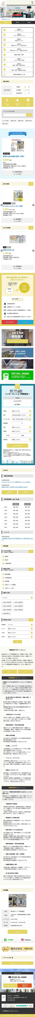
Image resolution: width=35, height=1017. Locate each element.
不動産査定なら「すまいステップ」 (10, 1011)
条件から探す (5, 123)
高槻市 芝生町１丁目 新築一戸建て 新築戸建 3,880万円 (14, 487)
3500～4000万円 (18, 609)
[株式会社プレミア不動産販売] (3, 3)
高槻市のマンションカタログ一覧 (18, 963)
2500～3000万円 (18, 606)
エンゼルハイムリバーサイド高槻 (12, 206)
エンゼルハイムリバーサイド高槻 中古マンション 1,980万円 (16, 482)
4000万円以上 (6, 613)
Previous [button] (1, 11)
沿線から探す (13, 120)
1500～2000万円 (18, 602)
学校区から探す (29, 120)
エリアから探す (5, 120)
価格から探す (21, 120)
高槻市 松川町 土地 (8, 250)
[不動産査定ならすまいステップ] (17, 950)
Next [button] (33, 11)
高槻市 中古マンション (6, 19)
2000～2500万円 (7, 606)
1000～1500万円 (7, 602)
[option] (17, 11)
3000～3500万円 (7, 609)
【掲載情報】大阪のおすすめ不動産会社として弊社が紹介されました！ (17, 539)
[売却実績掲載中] (17, 1006)
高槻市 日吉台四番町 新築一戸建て (13, 156)
